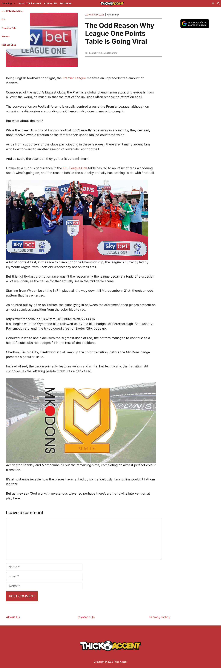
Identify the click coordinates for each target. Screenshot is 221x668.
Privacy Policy (159, 617)
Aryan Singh (113, 14)
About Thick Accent (29, 3)
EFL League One (75, 168)
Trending (7, 3)
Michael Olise (9, 45)
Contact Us (50, 3)
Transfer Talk (9, 28)
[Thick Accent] (112, 3)
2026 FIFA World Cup (12, 11)
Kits (3, 19)
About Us (13, 617)
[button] (218, 3)
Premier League (74, 78)
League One (111, 53)
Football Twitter (96, 53)
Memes (5, 36)
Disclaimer (66, 3)
